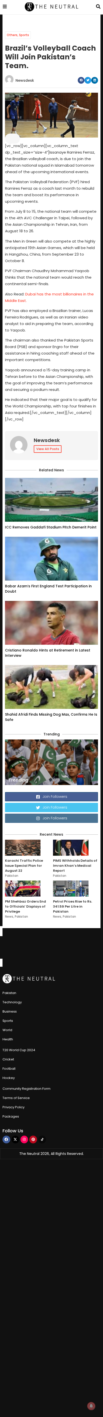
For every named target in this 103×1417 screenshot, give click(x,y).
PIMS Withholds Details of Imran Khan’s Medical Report (75, 865)
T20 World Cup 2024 (18, 1050)
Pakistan (11, 876)
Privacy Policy (13, 1107)
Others (12, 35)
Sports (24, 35)
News (9, 916)
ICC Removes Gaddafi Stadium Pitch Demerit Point (50, 527)
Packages (10, 1116)
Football (9, 1068)
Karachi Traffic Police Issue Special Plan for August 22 (24, 865)
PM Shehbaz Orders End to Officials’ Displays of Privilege (25, 906)
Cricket (8, 1059)
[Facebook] (6, 1139)
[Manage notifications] (91, 1406)
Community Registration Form (26, 1088)
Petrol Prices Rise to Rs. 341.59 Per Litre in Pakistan (72, 906)
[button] (81, 80)
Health (7, 1039)
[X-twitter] (15, 1139)
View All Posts (47, 449)
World (7, 1030)
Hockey (8, 1077)
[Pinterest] (33, 1139)
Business (9, 1011)
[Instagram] (24, 1139)
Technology (12, 1002)
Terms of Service (16, 1098)
